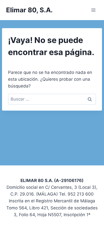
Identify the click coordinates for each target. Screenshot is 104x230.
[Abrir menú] (93, 10)
